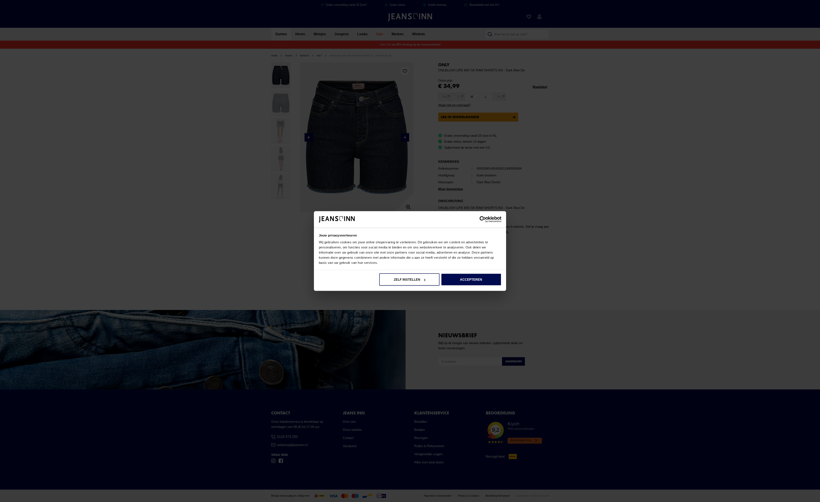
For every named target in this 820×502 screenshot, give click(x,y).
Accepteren (471, 279)
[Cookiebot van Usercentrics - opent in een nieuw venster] (482, 219)
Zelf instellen (407, 279)
